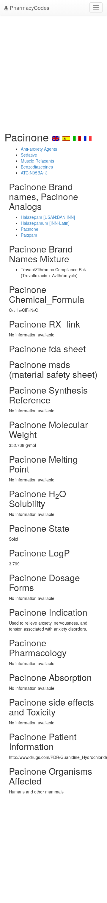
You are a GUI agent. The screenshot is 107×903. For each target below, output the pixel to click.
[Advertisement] (53, 71)
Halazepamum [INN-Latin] (45, 223)
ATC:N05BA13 (34, 173)
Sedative (29, 155)
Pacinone (29, 229)
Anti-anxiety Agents (39, 149)
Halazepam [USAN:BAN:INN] (48, 217)
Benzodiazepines (37, 167)
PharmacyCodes (28, 7)
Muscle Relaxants (37, 161)
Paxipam (29, 235)
